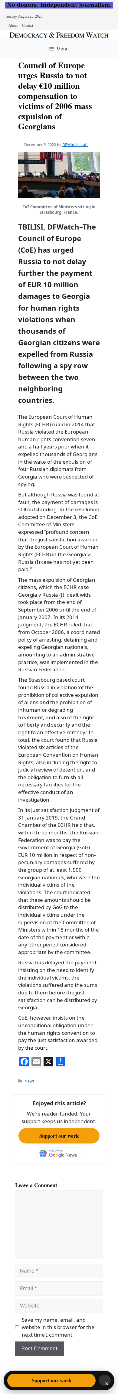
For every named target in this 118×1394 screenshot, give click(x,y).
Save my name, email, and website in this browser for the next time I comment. (58, 1327)
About (13, 25)
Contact (27, 25)
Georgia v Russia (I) (41, 594)
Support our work (59, 1136)
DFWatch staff (75, 144)
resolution (87, 509)
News (29, 1081)
